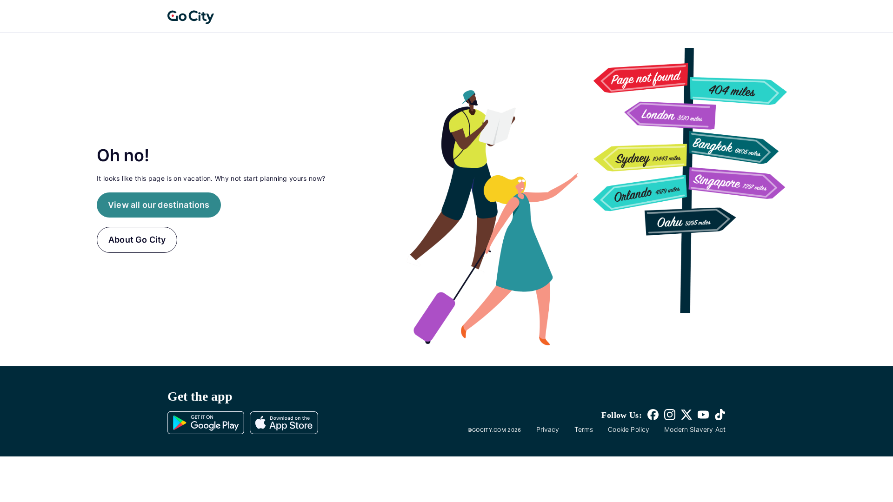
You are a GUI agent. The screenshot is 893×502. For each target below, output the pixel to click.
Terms (583, 429)
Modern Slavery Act (695, 429)
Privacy (548, 429)
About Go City (137, 239)
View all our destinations (159, 205)
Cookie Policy (628, 429)
